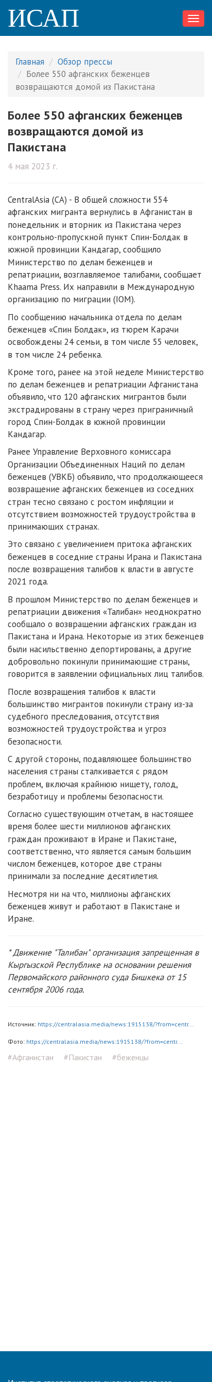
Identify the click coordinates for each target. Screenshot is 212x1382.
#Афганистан (31, 1057)
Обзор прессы (85, 61)
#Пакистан (83, 1057)
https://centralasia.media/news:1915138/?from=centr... (116, 1024)
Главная (29, 61)
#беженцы (130, 1057)
